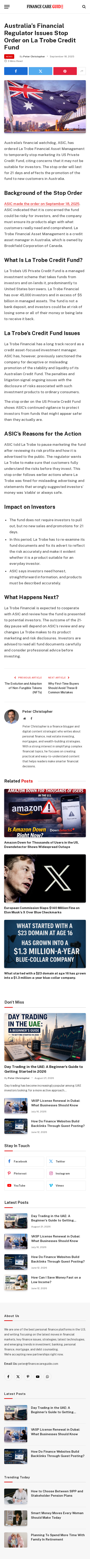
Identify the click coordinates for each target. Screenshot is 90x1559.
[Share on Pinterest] (65, 71)
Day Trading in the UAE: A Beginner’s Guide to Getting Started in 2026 (52, 1220)
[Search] (83, 6)
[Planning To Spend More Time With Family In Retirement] (15, 1540)
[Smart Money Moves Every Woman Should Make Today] (15, 1518)
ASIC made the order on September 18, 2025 (42, 204)
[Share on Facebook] (16, 71)
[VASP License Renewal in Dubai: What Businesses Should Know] (15, 1105)
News (9, 56)
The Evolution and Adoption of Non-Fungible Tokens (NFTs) (23, 688)
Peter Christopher (34, 56)
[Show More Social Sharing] (82, 71)
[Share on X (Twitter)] (40, 71)
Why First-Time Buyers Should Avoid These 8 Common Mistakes (63, 688)
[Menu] (7, 6)
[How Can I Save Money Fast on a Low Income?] (15, 1282)
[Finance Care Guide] (45, 6)
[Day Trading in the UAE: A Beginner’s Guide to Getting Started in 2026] (45, 1037)
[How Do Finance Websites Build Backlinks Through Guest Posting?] (15, 1126)
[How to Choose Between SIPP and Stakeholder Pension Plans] (15, 1496)
